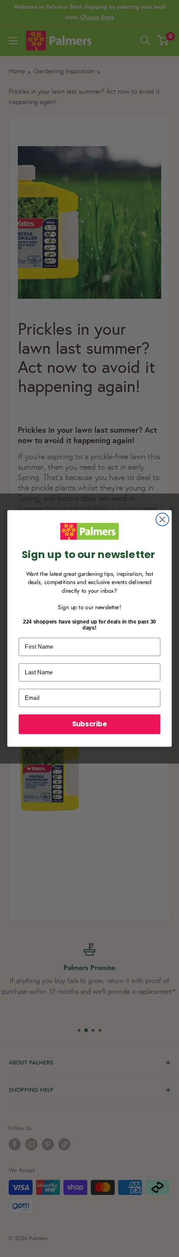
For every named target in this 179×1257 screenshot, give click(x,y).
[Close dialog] (162, 519)
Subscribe (89, 723)
